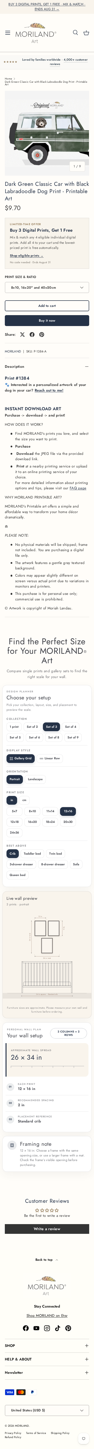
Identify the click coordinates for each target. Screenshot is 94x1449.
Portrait (15, 779)
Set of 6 (34, 737)
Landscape (35, 779)
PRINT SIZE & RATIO (20, 277)
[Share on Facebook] (32, 334)
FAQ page (78, 488)
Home (8, 78)
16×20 (32, 822)
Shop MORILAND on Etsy (47, 1315)
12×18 (14, 822)
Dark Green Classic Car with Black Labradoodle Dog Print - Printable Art (46, 83)
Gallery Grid (23, 758)
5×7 (14, 811)
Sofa (76, 864)
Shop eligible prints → (27, 255)
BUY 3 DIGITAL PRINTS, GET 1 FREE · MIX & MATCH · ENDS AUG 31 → (46, 6)
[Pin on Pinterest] (42, 334)
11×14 (50, 811)
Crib (13, 853)
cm (24, 800)
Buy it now (47, 320)
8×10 (32, 811)
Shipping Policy (60, 1433)
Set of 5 (15, 737)
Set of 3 (51, 727)
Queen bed (18, 875)
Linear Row (52, 758)
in (12, 800)
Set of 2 (32, 727)
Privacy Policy (13, 1433)
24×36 (14, 832)
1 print (14, 727)
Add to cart (47, 305)
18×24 (50, 822)
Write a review (47, 1229)
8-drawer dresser (53, 864)
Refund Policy (13, 1437)
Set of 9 (73, 737)
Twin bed (55, 853)
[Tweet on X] (22, 334)
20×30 (68, 822)
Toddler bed (32, 853)
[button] (86, 32)
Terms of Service (36, 1433)
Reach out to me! (49, 390)
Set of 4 (70, 727)
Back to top (44, 1259)
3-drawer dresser (21, 864)
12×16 (68, 811)
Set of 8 (53, 737)
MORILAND (13, 351)
